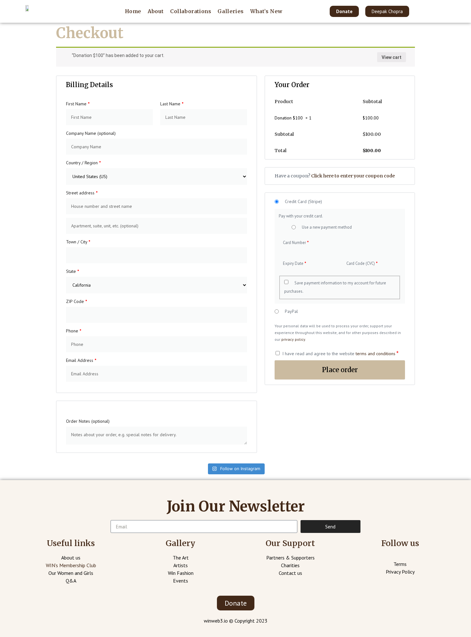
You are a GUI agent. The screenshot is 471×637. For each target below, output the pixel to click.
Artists (180, 565)
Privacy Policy (400, 571)
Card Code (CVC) (361, 263)
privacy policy (293, 339)
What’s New (266, 11)
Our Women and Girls (70, 573)
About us (70, 557)
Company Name (91, 133)
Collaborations (190, 11)
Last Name (171, 104)
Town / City (78, 242)
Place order (340, 370)
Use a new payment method (327, 227)
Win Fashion (181, 573)
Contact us (290, 573)
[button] (344, 11)
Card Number (296, 242)
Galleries (231, 11)
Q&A (71, 580)
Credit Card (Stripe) (303, 202)
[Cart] (432, 11)
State (72, 271)
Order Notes (88, 421)
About (156, 11)
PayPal (291, 311)
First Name (77, 104)
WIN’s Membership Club (71, 565)
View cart (391, 57)
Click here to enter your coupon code (353, 176)
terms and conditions (375, 353)
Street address (81, 193)
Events (180, 580)
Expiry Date (294, 263)
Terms (400, 564)
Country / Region (83, 163)
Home (133, 11)
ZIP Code (76, 301)
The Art (181, 557)
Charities (290, 565)
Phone (73, 331)
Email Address (81, 360)
